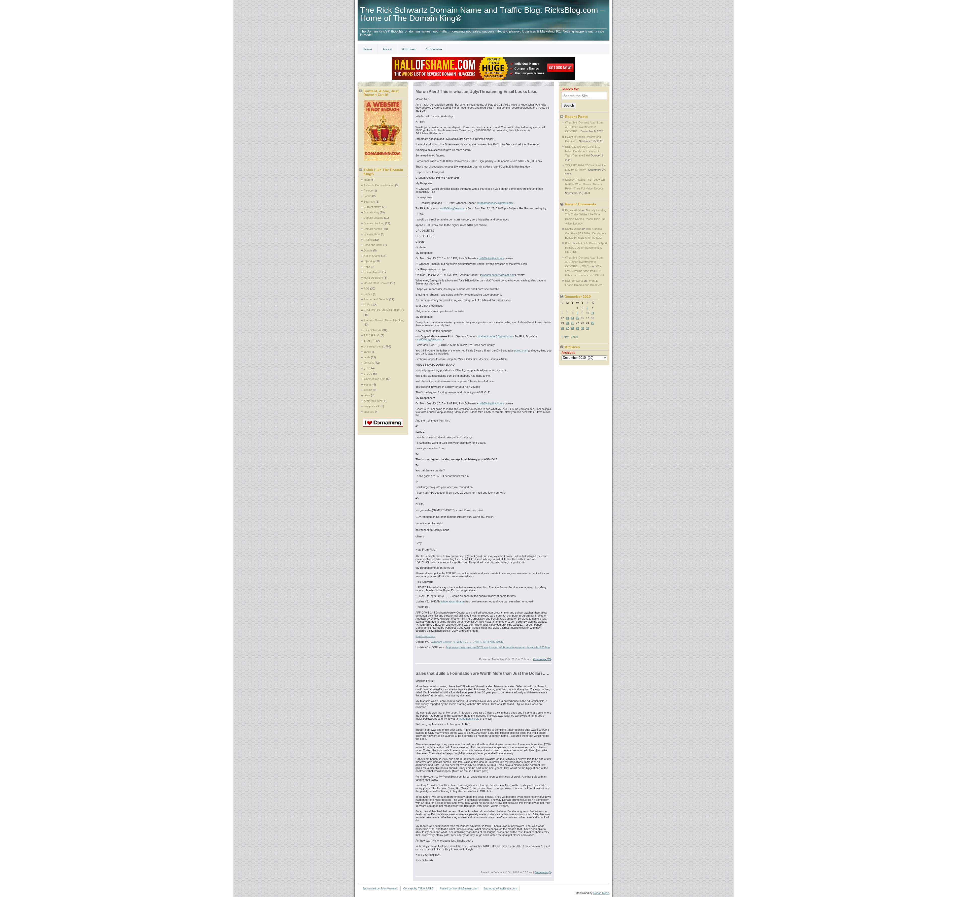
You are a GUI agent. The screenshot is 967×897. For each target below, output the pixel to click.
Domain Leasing (373, 217)
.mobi (367, 179)
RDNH (368, 304)
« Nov (565, 336)
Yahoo (367, 351)
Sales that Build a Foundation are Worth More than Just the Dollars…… (483, 673)
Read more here (425, 636)
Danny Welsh (573, 210)
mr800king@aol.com (452, 208)
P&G (366, 288)
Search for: (570, 89)
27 (567, 328)
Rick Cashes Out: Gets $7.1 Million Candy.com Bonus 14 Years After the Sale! (582, 151)
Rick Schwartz (373, 330)
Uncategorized (373, 346)
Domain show (372, 234)
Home (367, 49)
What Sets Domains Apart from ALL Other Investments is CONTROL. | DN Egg (584, 262)
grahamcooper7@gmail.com (495, 202)
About (387, 49)
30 (582, 328)
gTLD (367, 368)
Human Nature (373, 272)
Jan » (574, 336)
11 (592, 312)
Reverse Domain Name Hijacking (384, 320)
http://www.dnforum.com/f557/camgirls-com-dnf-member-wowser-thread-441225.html (498, 647)
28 (572, 328)
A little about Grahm (453, 601)
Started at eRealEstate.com (500, 888)
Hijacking (369, 261)
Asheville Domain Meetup (379, 185)
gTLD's (368, 373)
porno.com (520, 350)
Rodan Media (601, 892)
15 (577, 317)
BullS (568, 243)
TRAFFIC (369, 340)
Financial (369, 239)
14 (572, 317)
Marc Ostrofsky (373, 277)
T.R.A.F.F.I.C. (372, 335)
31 (587, 328)
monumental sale (469, 718)
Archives (409, 49)
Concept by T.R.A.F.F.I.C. (418, 888)
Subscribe (434, 49)
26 (562, 328)
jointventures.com (374, 378)
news (367, 395)
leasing (368, 389)
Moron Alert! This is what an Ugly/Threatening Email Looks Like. (476, 91)
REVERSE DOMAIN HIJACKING (384, 310)
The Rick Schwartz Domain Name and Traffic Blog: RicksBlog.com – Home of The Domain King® (482, 14)
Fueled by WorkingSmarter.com (459, 888)
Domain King (371, 212)
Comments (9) (543, 872)
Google (368, 250)
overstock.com (373, 400)
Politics (368, 294)
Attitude (368, 190)
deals (367, 357)
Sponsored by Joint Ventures (380, 888)
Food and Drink (373, 244)
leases (368, 384)
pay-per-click (372, 406)
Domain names (373, 228)
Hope (367, 266)
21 (572, 323)
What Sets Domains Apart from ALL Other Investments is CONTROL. (584, 127)
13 (567, 317)
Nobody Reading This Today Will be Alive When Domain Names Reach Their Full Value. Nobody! (585, 184)
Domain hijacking (374, 223)
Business (369, 201)
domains (369, 362)
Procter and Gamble (376, 299)
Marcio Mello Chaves (376, 282)
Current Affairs (372, 206)
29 (577, 328)
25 (592, 323)
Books (367, 196)
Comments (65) (542, 659)
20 (567, 323)
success (369, 411)
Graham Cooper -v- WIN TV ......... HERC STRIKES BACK (467, 641)
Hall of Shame (372, 255)
